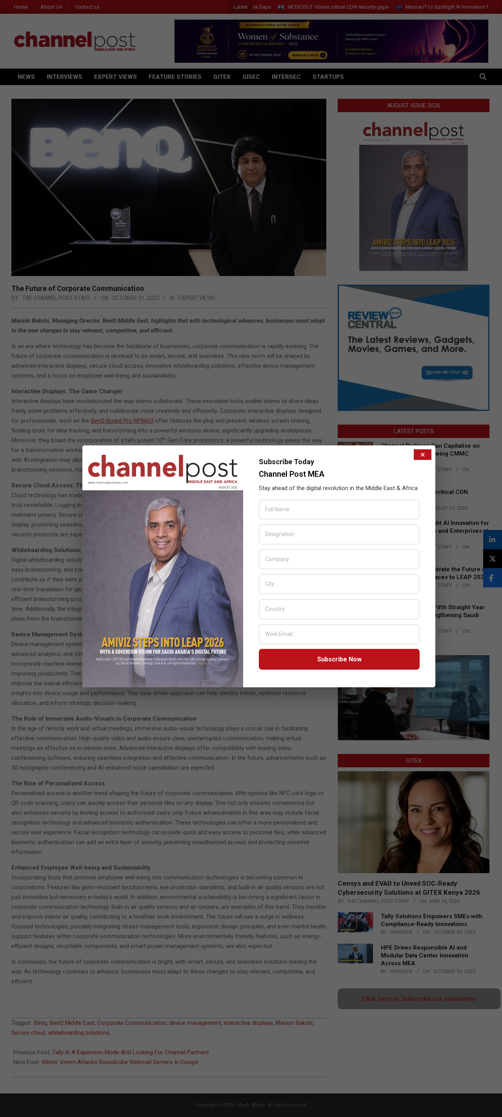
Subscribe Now (339, 659)
